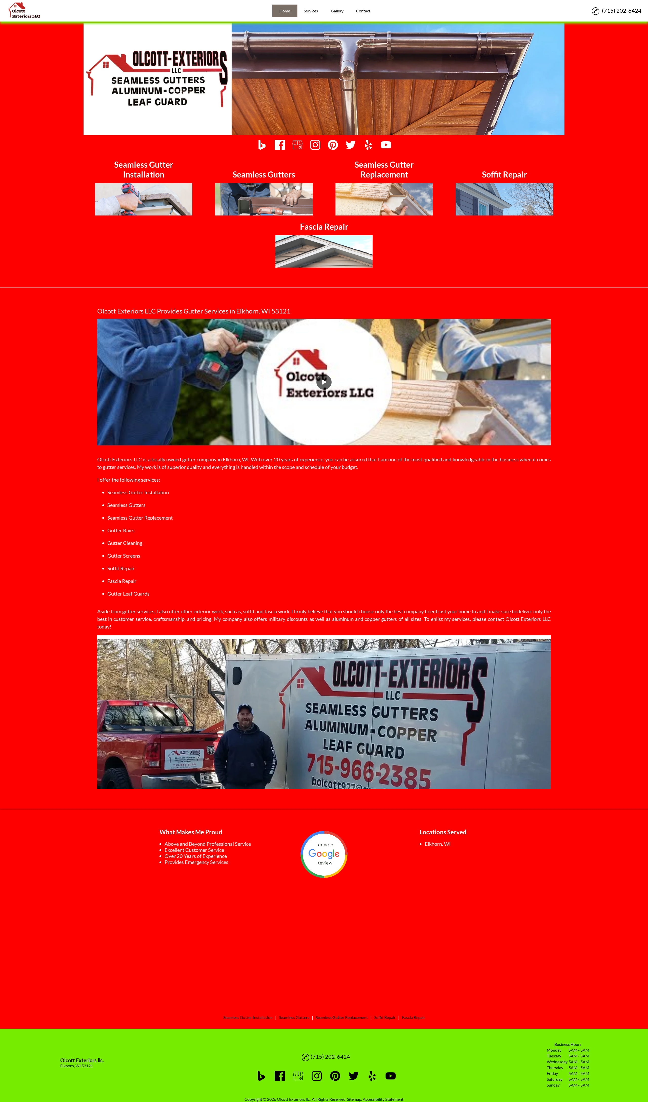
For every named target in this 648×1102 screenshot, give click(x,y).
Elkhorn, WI (236, 459)
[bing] (262, 145)
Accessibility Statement (383, 1099)
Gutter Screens (123, 556)
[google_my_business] (297, 145)
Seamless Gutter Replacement (140, 518)
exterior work (208, 611)
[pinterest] (333, 145)
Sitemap (354, 1099)
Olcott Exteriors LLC (119, 459)
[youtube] (386, 145)
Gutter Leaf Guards (128, 594)
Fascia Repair (121, 581)
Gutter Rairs (120, 530)
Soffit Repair (121, 568)
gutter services (119, 467)
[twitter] (350, 145)
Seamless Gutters (126, 505)
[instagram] (315, 145)
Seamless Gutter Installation (138, 492)
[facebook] (280, 145)
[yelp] (368, 145)
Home (284, 10)
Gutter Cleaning (124, 543)
